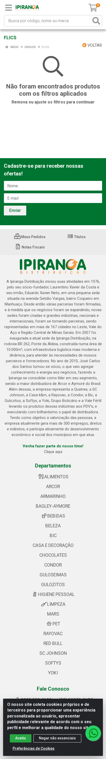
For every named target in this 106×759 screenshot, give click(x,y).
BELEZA (53, 525)
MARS (53, 614)
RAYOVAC (53, 633)
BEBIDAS (56, 516)
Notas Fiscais (33, 247)
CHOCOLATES (53, 555)
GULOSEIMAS (53, 574)
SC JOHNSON (53, 653)
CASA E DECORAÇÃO (53, 545)
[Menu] (8, 7)
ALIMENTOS (56, 476)
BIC (53, 535)
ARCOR (53, 486)
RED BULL (53, 643)
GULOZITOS (53, 584)
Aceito (20, 738)
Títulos (79, 237)
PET (56, 623)
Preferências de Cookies (34, 748)
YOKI (53, 672)
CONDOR (53, 565)
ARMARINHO (53, 496)
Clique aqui (53, 451)
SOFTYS (53, 663)
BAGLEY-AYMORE (53, 506)
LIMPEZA (56, 604)
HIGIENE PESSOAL (56, 594)
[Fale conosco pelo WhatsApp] (93, 733)
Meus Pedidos (33, 237)
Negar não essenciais (57, 738)
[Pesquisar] (96, 20)
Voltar (94, 45)
